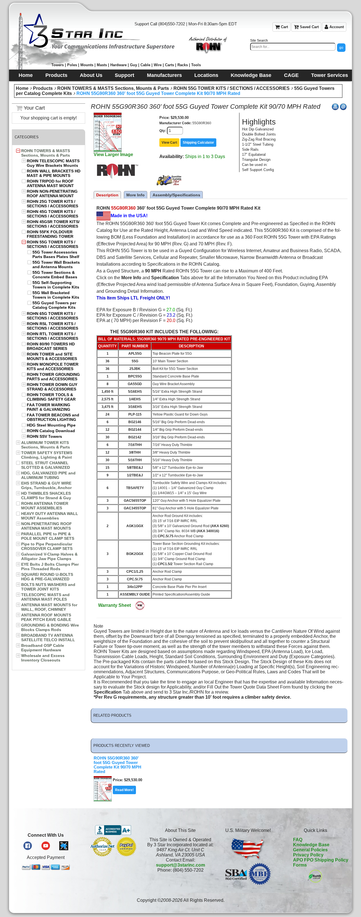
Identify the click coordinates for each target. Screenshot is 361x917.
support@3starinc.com (180, 865)
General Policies (310, 849)
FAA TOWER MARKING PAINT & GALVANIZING (48, 407)
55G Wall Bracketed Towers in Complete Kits (55, 294)
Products (43, 88)
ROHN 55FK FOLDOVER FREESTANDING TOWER (50, 234)
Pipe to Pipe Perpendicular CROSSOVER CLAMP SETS (46, 546)
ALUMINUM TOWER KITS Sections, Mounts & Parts (45, 444)
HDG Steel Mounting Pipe (51, 425)
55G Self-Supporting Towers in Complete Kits (55, 284)
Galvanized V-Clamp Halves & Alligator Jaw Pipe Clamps (49, 556)
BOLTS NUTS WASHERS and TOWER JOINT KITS (48, 586)
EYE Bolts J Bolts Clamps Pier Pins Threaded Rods (50, 566)
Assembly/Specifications (176, 195)
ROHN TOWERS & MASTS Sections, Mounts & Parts (113, 88)
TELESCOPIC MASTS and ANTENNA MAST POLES (45, 596)
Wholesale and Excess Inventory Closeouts (43, 657)
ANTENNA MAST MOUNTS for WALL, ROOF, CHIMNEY (49, 607)
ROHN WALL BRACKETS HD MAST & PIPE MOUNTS (53, 173)
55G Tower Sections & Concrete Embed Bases (54, 274)
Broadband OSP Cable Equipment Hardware (42, 647)
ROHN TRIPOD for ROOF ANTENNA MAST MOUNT (50, 183)
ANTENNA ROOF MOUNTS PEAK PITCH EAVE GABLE (46, 617)
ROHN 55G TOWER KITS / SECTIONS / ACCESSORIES (231, 88)
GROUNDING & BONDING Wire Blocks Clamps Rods (50, 627)
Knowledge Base (311, 844)
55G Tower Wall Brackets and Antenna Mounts (56, 264)
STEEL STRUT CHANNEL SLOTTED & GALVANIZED (45, 465)
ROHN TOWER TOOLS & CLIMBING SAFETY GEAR (51, 396)
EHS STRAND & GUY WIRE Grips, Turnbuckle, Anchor (46, 485)
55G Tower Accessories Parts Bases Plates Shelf (55, 254)
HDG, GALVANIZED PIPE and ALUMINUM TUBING (48, 475)
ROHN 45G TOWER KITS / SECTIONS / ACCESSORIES (52, 213)
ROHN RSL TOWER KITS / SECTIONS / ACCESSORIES (52, 325)
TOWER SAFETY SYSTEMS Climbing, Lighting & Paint (46, 454)
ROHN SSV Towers (44, 436)
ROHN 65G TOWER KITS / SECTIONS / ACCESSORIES (52, 315)
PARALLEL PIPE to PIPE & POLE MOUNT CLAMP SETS (47, 536)
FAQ (297, 839)
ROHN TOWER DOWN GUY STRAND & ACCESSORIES (52, 386)
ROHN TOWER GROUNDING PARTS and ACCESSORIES (53, 376)
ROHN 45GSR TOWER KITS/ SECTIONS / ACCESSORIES (53, 223)
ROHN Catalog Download (51, 430)
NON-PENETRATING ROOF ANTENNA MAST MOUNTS (46, 525)
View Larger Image (113, 154)
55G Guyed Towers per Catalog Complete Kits (54, 305)
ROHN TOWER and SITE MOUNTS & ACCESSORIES (52, 356)
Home (22, 88)
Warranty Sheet (114, 605)
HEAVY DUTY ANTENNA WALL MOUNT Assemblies (49, 515)
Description (107, 195)
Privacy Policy (308, 854)
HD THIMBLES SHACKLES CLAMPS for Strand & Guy (46, 495)
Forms (300, 865)
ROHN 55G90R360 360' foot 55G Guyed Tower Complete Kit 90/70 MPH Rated (158, 93)
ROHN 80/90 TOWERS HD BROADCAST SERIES (51, 346)
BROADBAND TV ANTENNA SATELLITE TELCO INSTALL (48, 637)
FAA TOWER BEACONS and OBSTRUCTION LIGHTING (53, 417)
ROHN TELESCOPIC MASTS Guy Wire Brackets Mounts (53, 163)
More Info (135, 195)
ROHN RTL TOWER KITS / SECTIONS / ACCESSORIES (52, 336)
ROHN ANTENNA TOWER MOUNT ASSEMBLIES (44, 505)
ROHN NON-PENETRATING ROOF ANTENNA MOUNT (52, 193)
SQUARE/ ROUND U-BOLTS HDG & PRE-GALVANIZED (47, 576)
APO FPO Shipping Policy (320, 860)
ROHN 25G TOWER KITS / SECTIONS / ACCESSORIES (52, 203)
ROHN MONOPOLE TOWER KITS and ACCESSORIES (52, 366)
